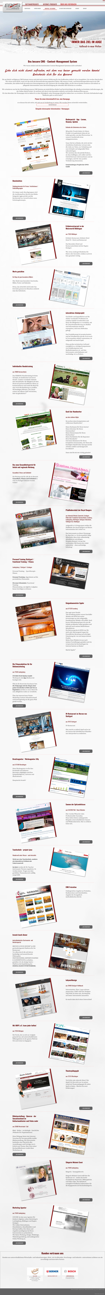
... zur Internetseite (86, 173)
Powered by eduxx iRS (99, 1294)
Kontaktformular (52, 105)
